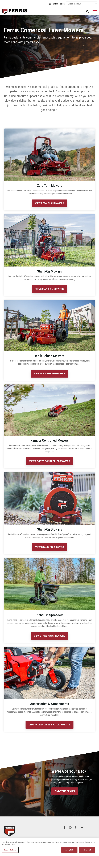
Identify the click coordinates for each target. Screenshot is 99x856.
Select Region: (59, 4)
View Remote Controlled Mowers (49, 461)
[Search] (87, 11)
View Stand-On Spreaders (49, 635)
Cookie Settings (10, 850)
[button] (95, 10)
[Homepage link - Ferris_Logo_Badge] (9, 834)
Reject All (87, 850)
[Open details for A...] (49, 673)
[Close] (95, 842)
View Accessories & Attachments (49, 724)
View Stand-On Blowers (49, 547)
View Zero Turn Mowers (49, 203)
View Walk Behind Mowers (49, 373)
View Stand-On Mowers (49, 289)
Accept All (69, 850)
